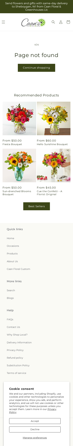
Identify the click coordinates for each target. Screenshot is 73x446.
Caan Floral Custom (18, 269)
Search (11, 290)
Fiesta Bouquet (12, 144)
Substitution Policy (18, 365)
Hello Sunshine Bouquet (52, 144)
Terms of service (16, 373)
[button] (53, 22)
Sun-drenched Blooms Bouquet (17, 193)
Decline (34, 429)
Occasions (13, 245)
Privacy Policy (15, 350)
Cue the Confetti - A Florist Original (49, 193)
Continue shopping (36, 67)
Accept (35, 421)
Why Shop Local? (17, 334)
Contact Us (13, 327)
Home (10, 238)
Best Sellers (36, 206)
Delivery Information (19, 342)
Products (12, 253)
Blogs (10, 298)
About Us (12, 261)
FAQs (10, 319)
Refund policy (15, 357)
